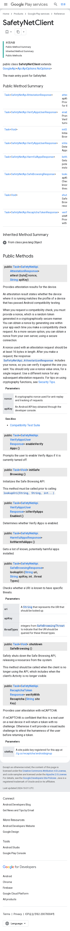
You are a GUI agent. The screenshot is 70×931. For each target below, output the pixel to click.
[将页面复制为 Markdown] (18, 32)
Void (13, 129)
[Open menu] (5, 4)
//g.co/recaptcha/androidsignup (34, 753)
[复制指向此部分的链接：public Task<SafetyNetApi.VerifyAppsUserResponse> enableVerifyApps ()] (23, 448)
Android (7, 876)
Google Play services (38, 13)
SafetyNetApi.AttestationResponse (31, 94)
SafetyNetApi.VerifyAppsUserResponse (33, 112)
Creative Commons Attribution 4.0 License (44, 770)
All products (9, 899)
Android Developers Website (19, 826)
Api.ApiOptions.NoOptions (34, 68)
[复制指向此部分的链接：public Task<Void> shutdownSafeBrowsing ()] (35, 648)
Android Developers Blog (17, 804)
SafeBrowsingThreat (51, 625)
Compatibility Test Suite (25, 425)
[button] (22, 242)
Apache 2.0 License (56, 774)
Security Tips (46, 382)
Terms (6, 914)
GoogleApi (9, 68)
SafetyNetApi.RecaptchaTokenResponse (34, 212)
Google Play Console (14, 853)
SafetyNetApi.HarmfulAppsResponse (32, 156)
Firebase (8, 887)
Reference (59, 13)
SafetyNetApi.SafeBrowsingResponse (33, 174)
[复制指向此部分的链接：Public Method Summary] (46, 86)
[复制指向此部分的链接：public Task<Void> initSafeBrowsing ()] (29, 474)
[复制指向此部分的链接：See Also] (19, 419)
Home (6, 13)
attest (65, 94)
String (14, 279)
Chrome (7, 882)
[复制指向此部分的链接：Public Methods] (37, 256)
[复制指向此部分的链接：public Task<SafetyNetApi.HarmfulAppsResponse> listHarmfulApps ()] (38, 542)
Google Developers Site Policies (39, 778)
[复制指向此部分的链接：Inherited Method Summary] (51, 235)
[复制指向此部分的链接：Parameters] (23, 388)
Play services (36, 4)
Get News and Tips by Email (18, 810)
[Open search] (55, 4)
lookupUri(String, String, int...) (29, 493)
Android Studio (11, 847)
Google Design (11, 831)
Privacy (18, 914)
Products (18, 13)
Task (7, 94)
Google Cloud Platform (16, 893)
